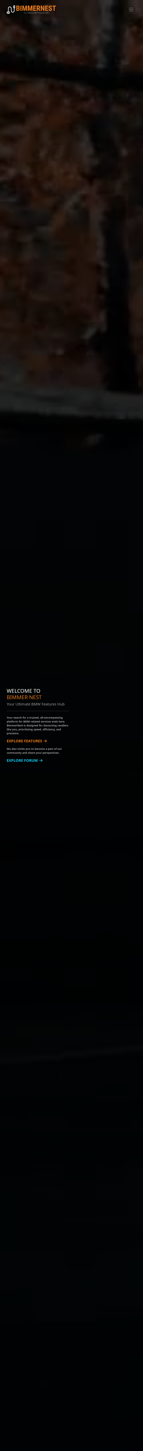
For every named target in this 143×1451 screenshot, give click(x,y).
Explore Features (24, 740)
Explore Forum (22, 760)
